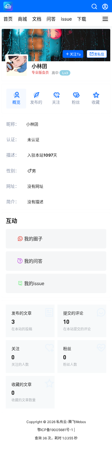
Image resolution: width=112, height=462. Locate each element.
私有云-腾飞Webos (70, 422)
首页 (8, 19)
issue (66, 19)
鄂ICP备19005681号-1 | (56, 430)
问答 (51, 19)
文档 (36, 19)
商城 (22, 19)
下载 (81, 19)
